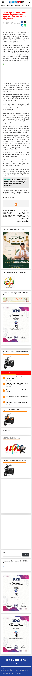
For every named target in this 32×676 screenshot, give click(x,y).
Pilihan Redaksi (12, 23)
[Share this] (22, 22)
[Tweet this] (25, 22)
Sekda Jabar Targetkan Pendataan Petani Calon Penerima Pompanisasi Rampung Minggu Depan (9, 212)
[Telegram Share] (22, 25)
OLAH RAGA (4, 672)
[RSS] (16, 204)
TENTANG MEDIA (5, 673)
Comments (23, 373)
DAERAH (16, 670)
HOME (3, 670)
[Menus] (2, 2)
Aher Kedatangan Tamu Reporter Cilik (16, 396)
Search (4, 552)
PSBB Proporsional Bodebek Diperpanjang (14, 377)
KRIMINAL (19, 672)
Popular (8, 373)
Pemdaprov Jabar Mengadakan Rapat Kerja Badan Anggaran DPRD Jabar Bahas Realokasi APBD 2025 (17, 384)
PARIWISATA (23, 670)
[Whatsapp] (25, 25)
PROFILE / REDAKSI (17, 673)
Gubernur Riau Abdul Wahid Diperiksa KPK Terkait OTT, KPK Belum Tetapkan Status (16, 401)
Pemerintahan (6, 23)
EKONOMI (12, 672)
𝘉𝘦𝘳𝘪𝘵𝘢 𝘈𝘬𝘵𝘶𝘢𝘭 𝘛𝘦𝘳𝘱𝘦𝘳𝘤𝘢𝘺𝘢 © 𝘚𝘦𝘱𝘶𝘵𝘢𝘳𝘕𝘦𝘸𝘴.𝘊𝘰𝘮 (14, 669)
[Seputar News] (16, 2)
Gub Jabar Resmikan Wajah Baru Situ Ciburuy (16, 390)
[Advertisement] (16, 496)
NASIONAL (9, 670)
